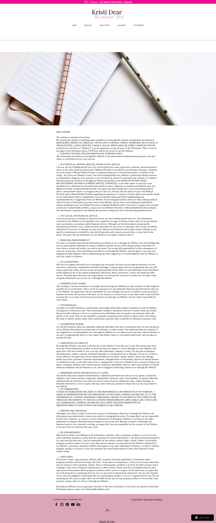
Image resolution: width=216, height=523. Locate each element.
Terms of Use (148, 499)
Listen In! (128, 2)
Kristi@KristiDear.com (98, 489)
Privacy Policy (137, 499)
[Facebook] (56, 504)
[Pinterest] (67, 504)
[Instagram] (62, 504)
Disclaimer (158, 499)
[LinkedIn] (78, 504)
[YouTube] (73, 504)
